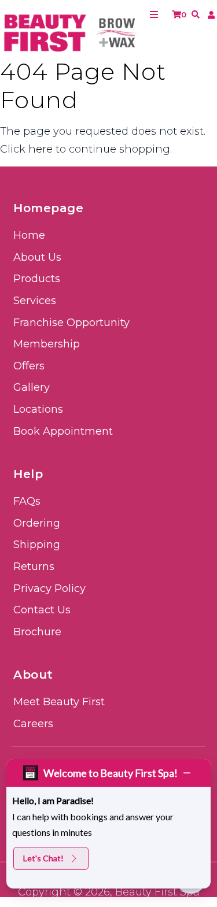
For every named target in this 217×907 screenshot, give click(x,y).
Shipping (36, 544)
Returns (33, 566)
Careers (33, 723)
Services (34, 300)
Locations (38, 409)
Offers (29, 366)
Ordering (36, 523)
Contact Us (42, 610)
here (40, 149)
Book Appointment (63, 431)
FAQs (27, 501)
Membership (46, 344)
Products (36, 278)
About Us (37, 257)
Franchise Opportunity (71, 322)
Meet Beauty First (59, 701)
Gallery (31, 387)
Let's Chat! (43, 858)
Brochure (37, 631)
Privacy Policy (49, 588)
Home (29, 235)
